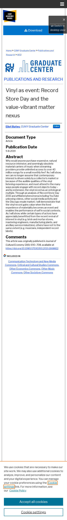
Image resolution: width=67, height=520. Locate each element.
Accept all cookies (33, 502)
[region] (33, 490)
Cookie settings (33, 512)
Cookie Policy (17, 490)
